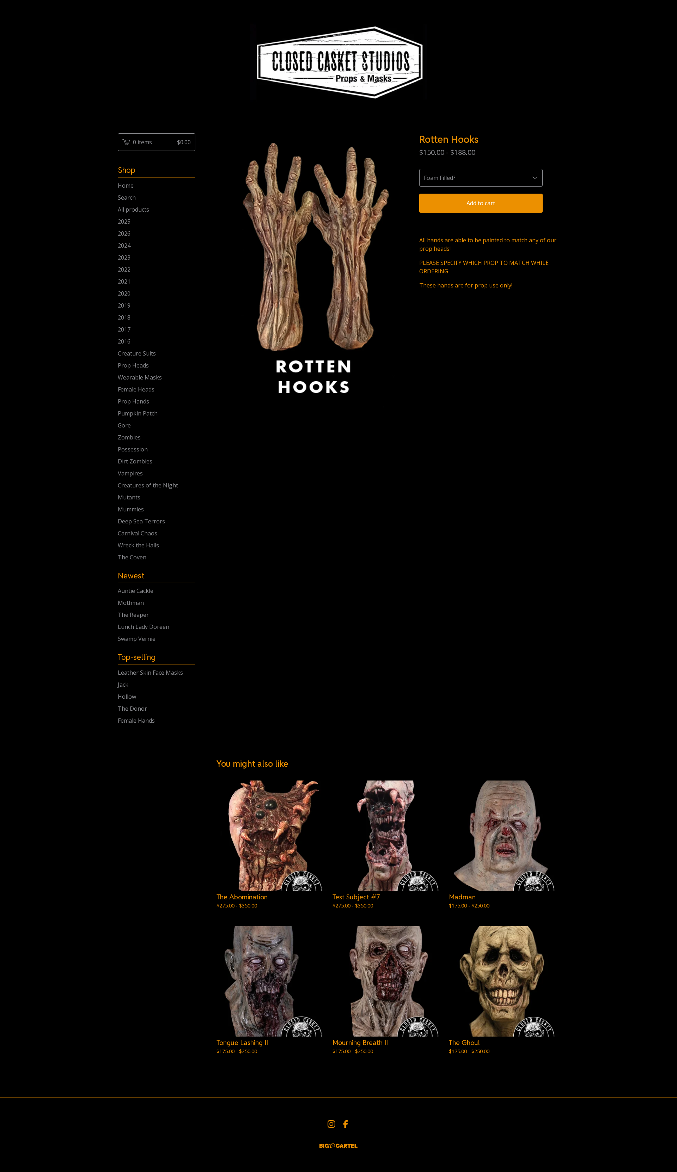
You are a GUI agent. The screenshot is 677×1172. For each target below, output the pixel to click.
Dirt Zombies (135, 461)
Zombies (129, 437)
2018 (124, 317)
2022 (124, 269)
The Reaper (133, 615)
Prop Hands (133, 401)
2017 (124, 329)
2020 (124, 293)
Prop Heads (133, 365)
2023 (124, 257)
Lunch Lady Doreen (143, 627)
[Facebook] (345, 1124)
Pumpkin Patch (138, 413)
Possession (133, 449)
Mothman (131, 603)
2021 (124, 281)
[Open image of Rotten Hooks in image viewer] (310, 274)
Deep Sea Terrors (141, 521)
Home (126, 185)
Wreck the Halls (138, 545)
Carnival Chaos (137, 533)
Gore (124, 425)
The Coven (132, 557)
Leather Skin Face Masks (150, 672)
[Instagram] (331, 1124)
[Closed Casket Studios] (338, 61)
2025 (124, 221)
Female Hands (136, 720)
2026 (124, 233)
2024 (124, 245)
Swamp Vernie (136, 639)
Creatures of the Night (148, 485)
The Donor (132, 708)
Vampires (130, 473)
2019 (124, 305)
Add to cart (480, 203)
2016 (124, 341)
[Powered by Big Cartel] (338, 1146)
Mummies (131, 509)
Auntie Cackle (135, 591)
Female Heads (136, 389)
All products (133, 209)
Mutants (129, 497)
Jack (123, 684)
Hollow (127, 696)
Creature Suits (137, 353)
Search (127, 197)
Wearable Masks (140, 377)
